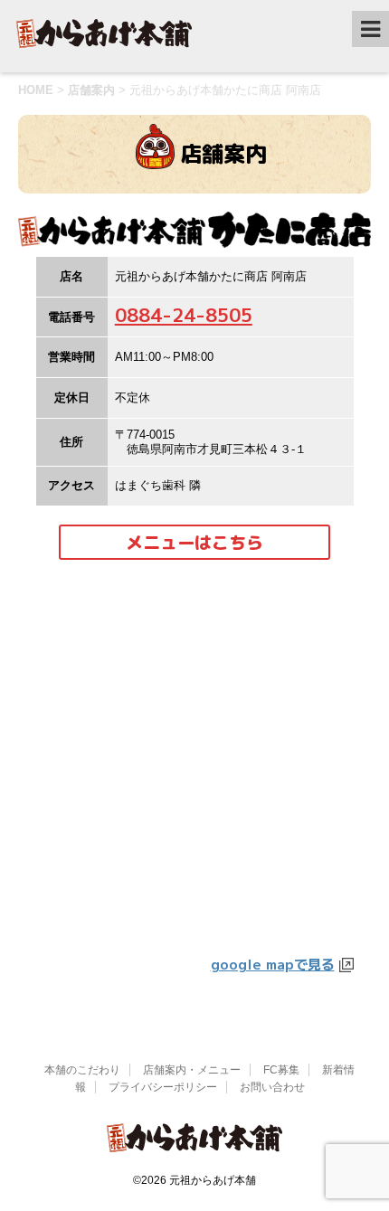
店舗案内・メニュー (192, 1070)
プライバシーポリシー (163, 1087)
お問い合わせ (272, 1087)
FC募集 (281, 1070)
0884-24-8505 (183, 315)
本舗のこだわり (82, 1070)
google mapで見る (273, 964)
